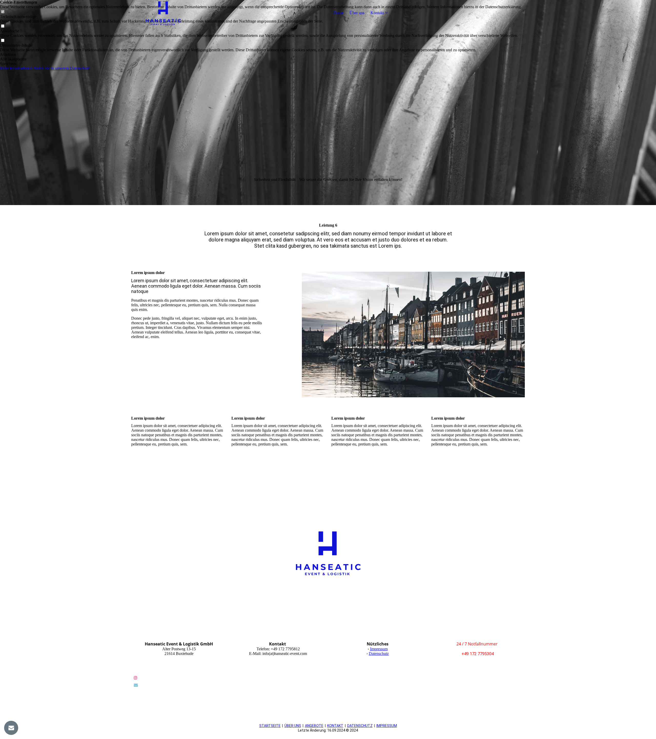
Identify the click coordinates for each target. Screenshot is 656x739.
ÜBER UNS (292, 726)
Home (338, 13)
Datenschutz (379, 653)
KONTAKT (335, 726)
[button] (261, 54)
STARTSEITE (270, 726)
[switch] (2, 26)
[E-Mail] (136, 685)
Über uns (357, 13)
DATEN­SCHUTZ (360, 726)
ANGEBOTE (314, 726)
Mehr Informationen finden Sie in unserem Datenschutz (45, 68)
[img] (163, 13)
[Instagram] (135, 678)
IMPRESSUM (386, 726)
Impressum (379, 649)
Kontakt (377, 13)
